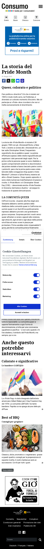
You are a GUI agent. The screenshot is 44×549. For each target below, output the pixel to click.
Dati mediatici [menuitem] (14, 526)
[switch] (36, 282)
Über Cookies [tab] (35, 240)
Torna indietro (7, 470)
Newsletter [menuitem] (22, 519)
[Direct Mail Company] (22, 512)
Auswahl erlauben (22, 312)
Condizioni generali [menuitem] (12, 522)
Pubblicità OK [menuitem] (30, 526)
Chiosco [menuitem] (25, 20)
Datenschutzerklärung (28, 265)
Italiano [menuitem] (31, 545)
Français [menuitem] (21, 545)
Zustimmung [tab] (8, 240)
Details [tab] (22, 240)
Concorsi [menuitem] (36, 20)
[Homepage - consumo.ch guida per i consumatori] (18, 7)
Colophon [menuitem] (33, 519)
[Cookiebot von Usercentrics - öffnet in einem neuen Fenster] (31, 233)
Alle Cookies (22, 306)
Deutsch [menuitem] (12, 545)
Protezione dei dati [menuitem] (32, 522)
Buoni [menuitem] (15, 20)
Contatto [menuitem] (10, 519)
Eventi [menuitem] (6, 20)
